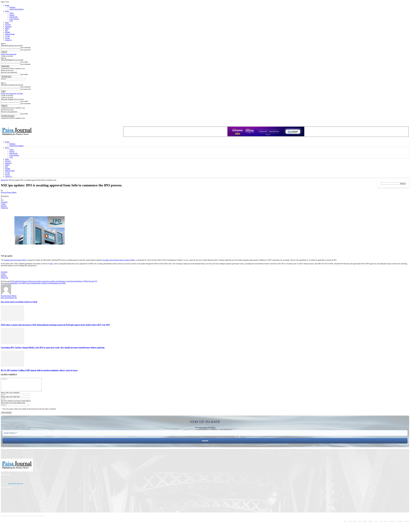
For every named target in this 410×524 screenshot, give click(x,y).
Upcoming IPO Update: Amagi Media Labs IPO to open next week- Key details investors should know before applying (53, 347)
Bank (7, 23)
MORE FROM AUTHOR (27, 302)
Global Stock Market (16, 9)
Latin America (14, 19)
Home (7, 5)
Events (7, 38)
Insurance (8, 26)
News (7, 11)
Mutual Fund (392, 521)
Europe (11, 15)
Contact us (399, 521)
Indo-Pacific (13, 17)
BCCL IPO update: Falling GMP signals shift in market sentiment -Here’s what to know (39, 370)
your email (24, 62)
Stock (376, 521)
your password (26, 50)
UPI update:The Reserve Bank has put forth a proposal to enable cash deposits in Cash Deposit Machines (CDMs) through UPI (54, 281)
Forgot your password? (8, 54)
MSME (7, 32)
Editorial (12, 7)
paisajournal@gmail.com (15, 483)
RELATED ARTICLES (9, 302)
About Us (8, 40)
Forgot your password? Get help (12, 93)
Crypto (7, 36)
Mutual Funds (10, 34)
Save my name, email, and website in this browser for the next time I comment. (29, 409)
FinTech (8, 24)
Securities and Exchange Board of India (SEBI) (118, 260)
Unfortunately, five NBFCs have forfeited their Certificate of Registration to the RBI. (37, 283)
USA (11, 21)
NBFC (7, 28)
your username (26, 47)
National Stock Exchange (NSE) (15, 260)
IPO (6, 30)
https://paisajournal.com (9, 298)
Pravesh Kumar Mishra (8, 192)
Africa (11, 13)
